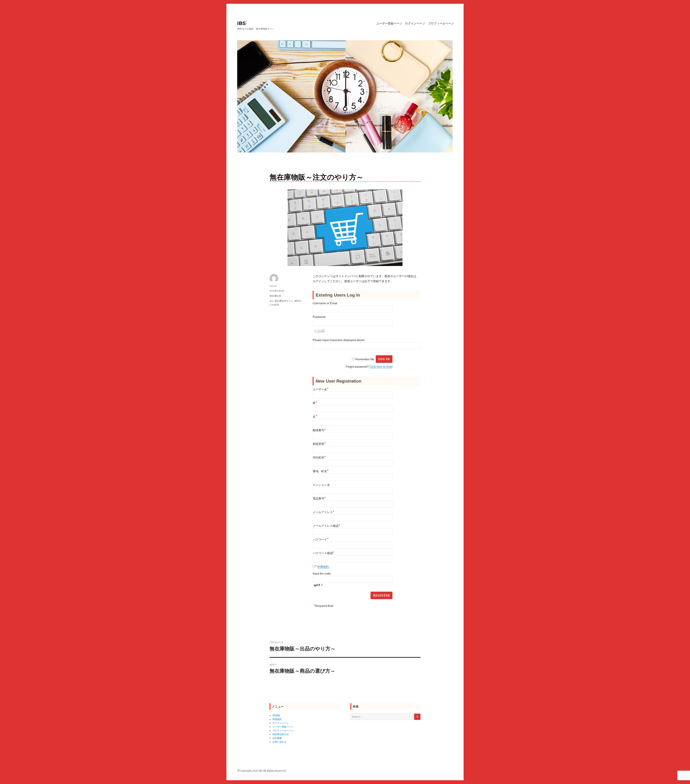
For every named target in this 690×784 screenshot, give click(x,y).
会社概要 (277, 738)
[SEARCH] (417, 717)
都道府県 (319, 443)
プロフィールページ (441, 23)
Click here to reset (380, 366)
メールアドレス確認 (326, 525)
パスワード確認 (323, 553)
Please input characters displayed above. (339, 340)
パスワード (321, 539)
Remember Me (364, 359)
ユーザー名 (321, 389)
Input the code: (322, 573)
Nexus (273, 285)
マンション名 (321, 484)
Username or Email (325, 303)
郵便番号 (319, 430)
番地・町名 (321, 471)
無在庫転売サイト (284, 300)
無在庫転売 (275, 295)
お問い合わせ (279, 741)
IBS (241, 23)
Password (319, 316)
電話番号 (319, 498)
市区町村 (319, 457)
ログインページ (415, 23)
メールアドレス (323, 512)
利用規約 (323, 566)
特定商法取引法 (280, 734)
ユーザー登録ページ (389, 23)
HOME (276, 715)
